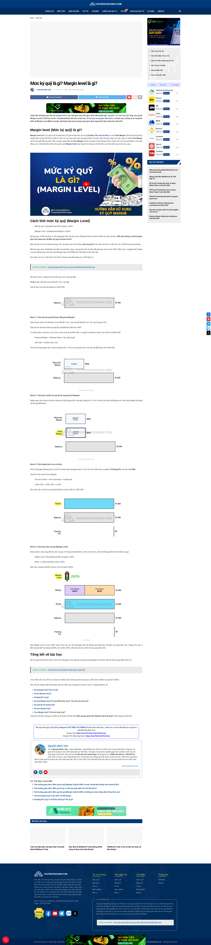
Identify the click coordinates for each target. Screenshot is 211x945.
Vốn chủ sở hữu (101, 135)
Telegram (63, 727)
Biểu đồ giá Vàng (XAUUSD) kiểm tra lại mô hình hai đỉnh (163, 171)
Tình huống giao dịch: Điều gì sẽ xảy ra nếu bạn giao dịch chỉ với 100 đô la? (65, 788)
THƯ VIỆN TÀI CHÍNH (76, 727)
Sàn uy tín (96, 880)
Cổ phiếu (175, 85)
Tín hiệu (123, 11)
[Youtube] (46, 772)
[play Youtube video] (86, 184)
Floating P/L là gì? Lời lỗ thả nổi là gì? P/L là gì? (53, 799)
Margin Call (70, 144)
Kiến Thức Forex (78, 90)
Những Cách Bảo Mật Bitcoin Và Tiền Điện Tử (162, 178)
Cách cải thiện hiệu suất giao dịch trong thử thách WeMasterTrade (47, 848)
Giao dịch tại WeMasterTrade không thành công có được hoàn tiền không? (85, 848)
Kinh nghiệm (97, 889)
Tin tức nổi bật (156, 162)
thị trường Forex (60, 115)
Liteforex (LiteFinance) (164, 90)
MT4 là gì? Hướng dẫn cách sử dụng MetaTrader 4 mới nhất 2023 (162, 184)
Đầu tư (95, 892)
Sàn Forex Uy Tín (157, 51)
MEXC (158, 121)
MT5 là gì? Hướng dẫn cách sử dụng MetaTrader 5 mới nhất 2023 (162, 191)
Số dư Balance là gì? (42, 694)
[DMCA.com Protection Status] (39, 913)
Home (32, 18)
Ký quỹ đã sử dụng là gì (44, 705)
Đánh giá (159, 93)
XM (157, 106)
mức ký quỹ (124, 115)
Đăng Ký (161, 11)
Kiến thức (96, 883)
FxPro (158, 113)
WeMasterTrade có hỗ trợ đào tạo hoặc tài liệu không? (124, 848)
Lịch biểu (151, 11)
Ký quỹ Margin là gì (42, 701)
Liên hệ (161, 883)
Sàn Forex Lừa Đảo (158, 65)
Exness (158, 98)
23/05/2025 (72, 852)
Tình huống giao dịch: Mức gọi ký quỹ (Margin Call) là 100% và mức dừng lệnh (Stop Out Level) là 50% (76, 784)
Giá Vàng (95, 11)
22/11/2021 (58, 90)
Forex (152, 85)
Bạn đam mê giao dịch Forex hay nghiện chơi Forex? (163, 211)
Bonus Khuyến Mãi (158, 75)
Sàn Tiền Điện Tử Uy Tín (160, 56)
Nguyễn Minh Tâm (44, 90)
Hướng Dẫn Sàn (157, 70)
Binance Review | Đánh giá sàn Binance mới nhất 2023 (163, 217)
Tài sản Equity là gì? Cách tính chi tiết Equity (52, 796)
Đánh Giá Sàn (74, 11)
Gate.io (158, 144)
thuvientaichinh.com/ (130, 766)
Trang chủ (49, 11)
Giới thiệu (161, 880)
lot (68, 282)
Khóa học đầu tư (137, 11)
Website (166, 93)
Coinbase (159, 136)
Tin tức (85, 11)
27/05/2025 (33, 852)
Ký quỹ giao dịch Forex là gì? (46, 690)
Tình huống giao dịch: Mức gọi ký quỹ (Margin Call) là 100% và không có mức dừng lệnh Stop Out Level (77, 792)
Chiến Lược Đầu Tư (109, 11)
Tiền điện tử (165, 85)
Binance (159, 129)
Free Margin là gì (41, 712)
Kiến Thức (61, 11)
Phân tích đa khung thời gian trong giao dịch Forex (163, 198)
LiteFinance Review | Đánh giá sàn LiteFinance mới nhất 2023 (161, 204)
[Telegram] (41, 772)
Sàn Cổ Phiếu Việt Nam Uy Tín (162, 61)
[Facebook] (35, 772)
